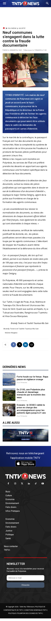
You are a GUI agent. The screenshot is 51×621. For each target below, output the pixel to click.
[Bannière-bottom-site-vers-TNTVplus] (25, 441)
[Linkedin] (25, 344)
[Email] (31, 344)
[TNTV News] (25, 476)
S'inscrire (25, 585)
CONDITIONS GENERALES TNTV (35, 610)
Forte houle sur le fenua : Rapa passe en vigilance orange (32, 378)
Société (22, 28)
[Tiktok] (36, 483)
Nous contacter (11, 546)
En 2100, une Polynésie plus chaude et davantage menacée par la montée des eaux (31, 393)
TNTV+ (7, 550)
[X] (19, 344)
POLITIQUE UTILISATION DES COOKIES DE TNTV (25, 613)
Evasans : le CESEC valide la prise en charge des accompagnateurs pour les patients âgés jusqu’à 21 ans (31, 409)
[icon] (4, 28)
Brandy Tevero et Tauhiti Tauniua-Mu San (21, 328)
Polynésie (12, 28)
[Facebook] (13, 344)
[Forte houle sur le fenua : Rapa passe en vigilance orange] (9, 379)
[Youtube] (43, 483)
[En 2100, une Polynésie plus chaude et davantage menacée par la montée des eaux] (9, 394)
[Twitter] (22, 483)
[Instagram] (15, 483)
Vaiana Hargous (11, 332)
